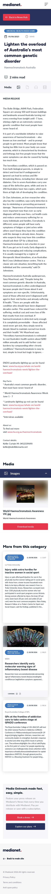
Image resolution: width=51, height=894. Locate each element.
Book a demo (23, 817)
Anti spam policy (10, 887)
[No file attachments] (27, 87)
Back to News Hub (18, 17)
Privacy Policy (9, 877)
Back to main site (15, 859)
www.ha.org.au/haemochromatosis (24, 431)
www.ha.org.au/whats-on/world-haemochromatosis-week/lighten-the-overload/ (22, 369)
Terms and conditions (12, 882)
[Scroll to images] (19, 87)
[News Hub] (12, 4)
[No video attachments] (45, 87)
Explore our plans (23, 826)
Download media (25, 526)
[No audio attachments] (36, 87)
